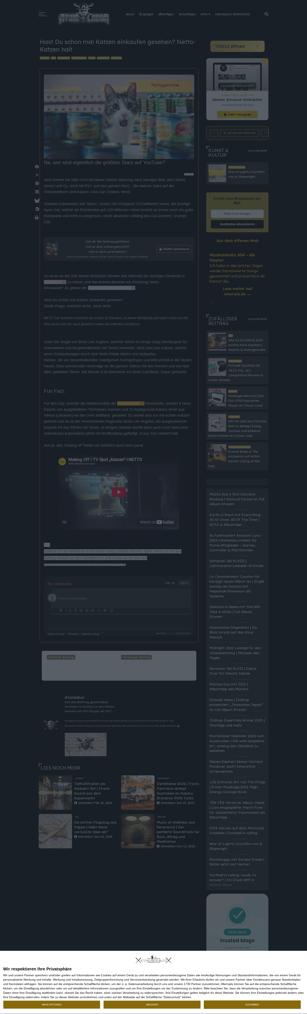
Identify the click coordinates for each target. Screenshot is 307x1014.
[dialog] (153, 982)
